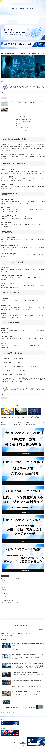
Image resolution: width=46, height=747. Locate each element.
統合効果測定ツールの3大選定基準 (23, 121)
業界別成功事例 (19, 125)
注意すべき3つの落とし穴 (21, 129)
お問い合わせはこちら (6, 635)
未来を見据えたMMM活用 (21, 130)
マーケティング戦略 (6, 575)
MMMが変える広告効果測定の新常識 (23, 119)
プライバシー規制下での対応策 (22, 127)
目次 (21, 116)
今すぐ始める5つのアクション (22, 132)
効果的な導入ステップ (20, 123)
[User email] (2, 92)
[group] (7, 413)
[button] (42, 387)
